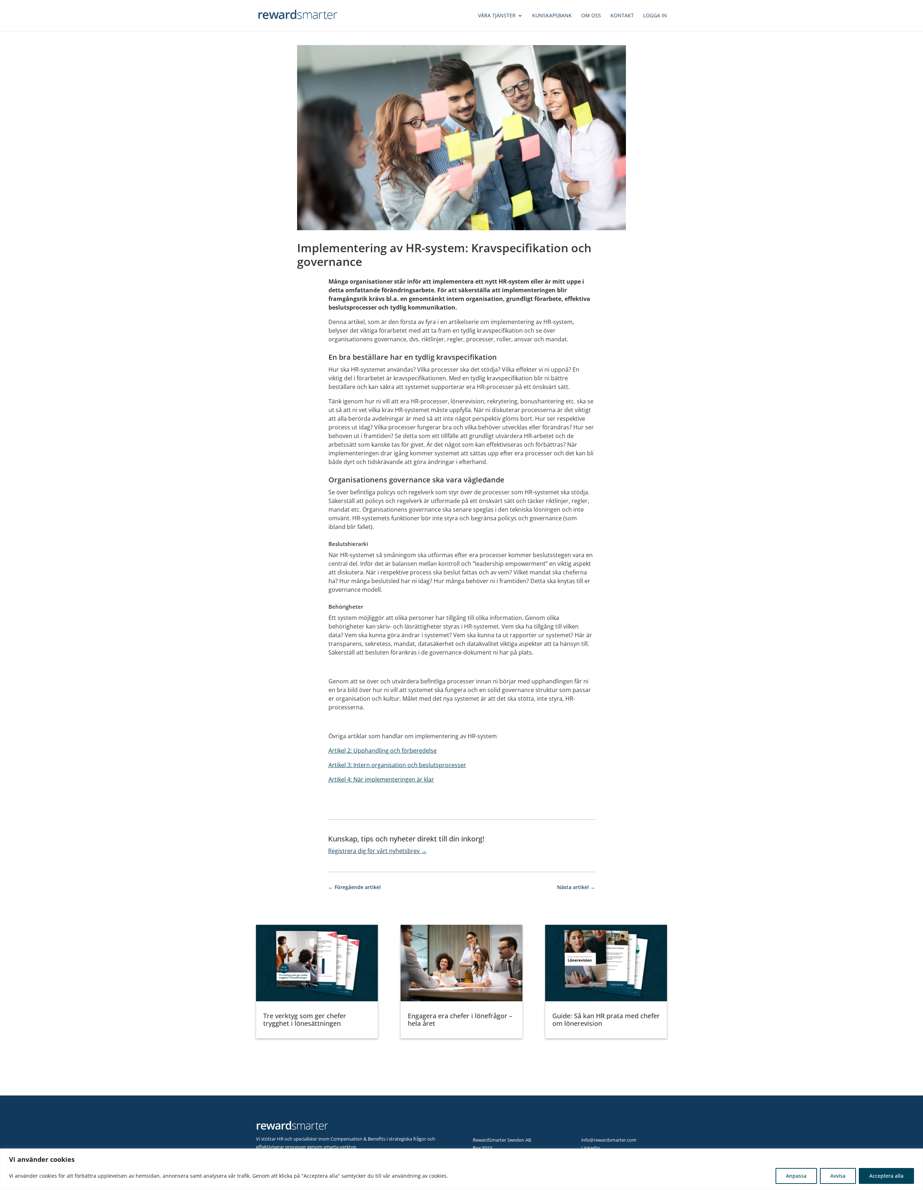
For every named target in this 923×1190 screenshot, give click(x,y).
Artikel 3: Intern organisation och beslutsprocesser (397, 765)
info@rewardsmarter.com (608, 1140)
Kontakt (622, 16)
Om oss (591, 16)
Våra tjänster (497, 16)
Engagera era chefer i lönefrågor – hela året (460, 1019)
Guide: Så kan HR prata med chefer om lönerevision (606, 1019)
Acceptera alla (886, 1175)
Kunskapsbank (552, 16)
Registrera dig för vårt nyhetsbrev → (377, 851)
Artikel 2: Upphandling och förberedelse (382, 750)
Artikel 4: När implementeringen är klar (381, 779)
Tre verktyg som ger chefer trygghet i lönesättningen (304, 1019)
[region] (461, 1169)
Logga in (655, 16)
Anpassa (796, 1175)
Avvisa (837, 1175)
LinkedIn (590, 1148)
